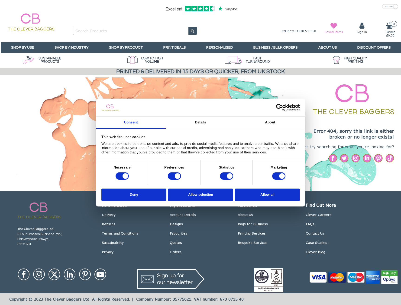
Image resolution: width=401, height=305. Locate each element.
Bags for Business (253, 224)
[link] (23, 274)
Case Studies (316, 243)
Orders (175, 252)
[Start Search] (192, 31)
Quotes (176, 243)
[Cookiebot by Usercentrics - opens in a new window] (279, 107)
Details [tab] (200, 122)
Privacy (107, 252)
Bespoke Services (253, 243)
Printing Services (252, 233)
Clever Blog (315, 252)
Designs (176, 224)
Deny (134, 195)
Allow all (267, 195)
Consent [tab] (131, 122)
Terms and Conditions (120, 233)
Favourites (178, 233)
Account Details (183, 215)
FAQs (310, 224)
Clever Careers (318, 215)
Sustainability (113, 243)
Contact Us (315, 233)
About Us (245, 215)
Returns (108, 224)
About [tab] (270, 122)
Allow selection (200, 195)
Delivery (109, 215)
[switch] (174, 176)
